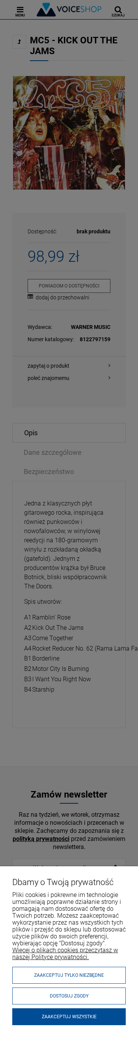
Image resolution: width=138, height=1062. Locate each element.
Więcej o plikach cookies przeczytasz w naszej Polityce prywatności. (65, 953)
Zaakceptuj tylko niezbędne (69, 975)
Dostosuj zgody (69, 996)
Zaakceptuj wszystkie (69, 1016)
